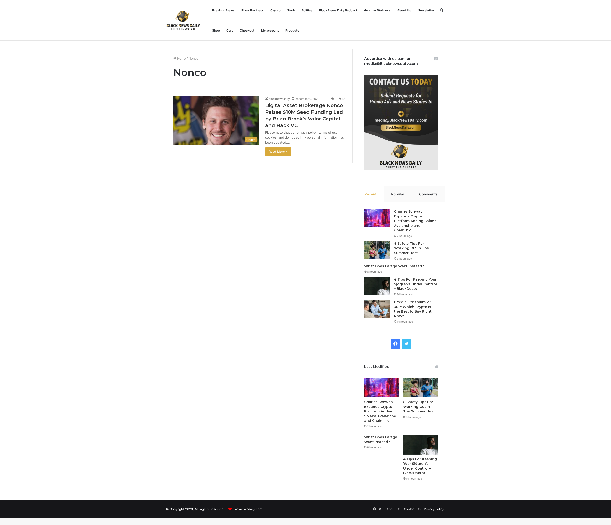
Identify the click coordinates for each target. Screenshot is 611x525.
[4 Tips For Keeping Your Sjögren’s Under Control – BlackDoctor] (377, 286)
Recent (370, 194)
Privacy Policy (434, 509)
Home (181, 58)
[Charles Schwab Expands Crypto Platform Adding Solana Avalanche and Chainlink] (377, 218)
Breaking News (223, 10)
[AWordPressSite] (183, 20)
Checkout (247, 30)
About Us (404, 10)
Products (292, 30)
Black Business (252, 10)
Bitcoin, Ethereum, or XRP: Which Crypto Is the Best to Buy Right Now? (413, 309)
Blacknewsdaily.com (247, 509)
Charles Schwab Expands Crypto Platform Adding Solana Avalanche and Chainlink (415, 220)
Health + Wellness (377, 10)
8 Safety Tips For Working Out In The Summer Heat (411, 248)
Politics (307, 10)
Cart (229, 30)
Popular (397, 194)
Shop (216, 30)
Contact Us (412, 509)
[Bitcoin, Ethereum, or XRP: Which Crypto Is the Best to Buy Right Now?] (377, 309)
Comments (428, 194)
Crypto (275, 10)
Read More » (278, 151)
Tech (291, 10)
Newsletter (426, 10)
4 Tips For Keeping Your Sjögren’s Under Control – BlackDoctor (415, 284)
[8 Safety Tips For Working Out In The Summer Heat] (377, 250)
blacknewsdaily (279, 99)
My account (270, 30)
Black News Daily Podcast (338, 10)
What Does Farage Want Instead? (394, 266)
